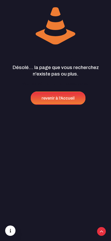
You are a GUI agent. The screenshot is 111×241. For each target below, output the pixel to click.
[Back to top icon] (101, 231)
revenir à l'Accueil (58, 98)
